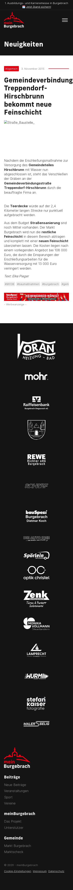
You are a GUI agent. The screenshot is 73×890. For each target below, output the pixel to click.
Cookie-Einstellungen (17, 871)
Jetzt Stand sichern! (38, 6)
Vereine (10, 803)
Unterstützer (13, 828)
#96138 (9, 284)
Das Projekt (12, 821)
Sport (8, 797)
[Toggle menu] (65, 20)
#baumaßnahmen (28, 284)
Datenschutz (56, 871)
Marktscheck (13, 852)
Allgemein (11, 68)
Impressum (40, 871)
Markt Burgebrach (17, 846)
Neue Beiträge (15, 785)
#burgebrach (50, 284)
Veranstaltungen (16, 791)
